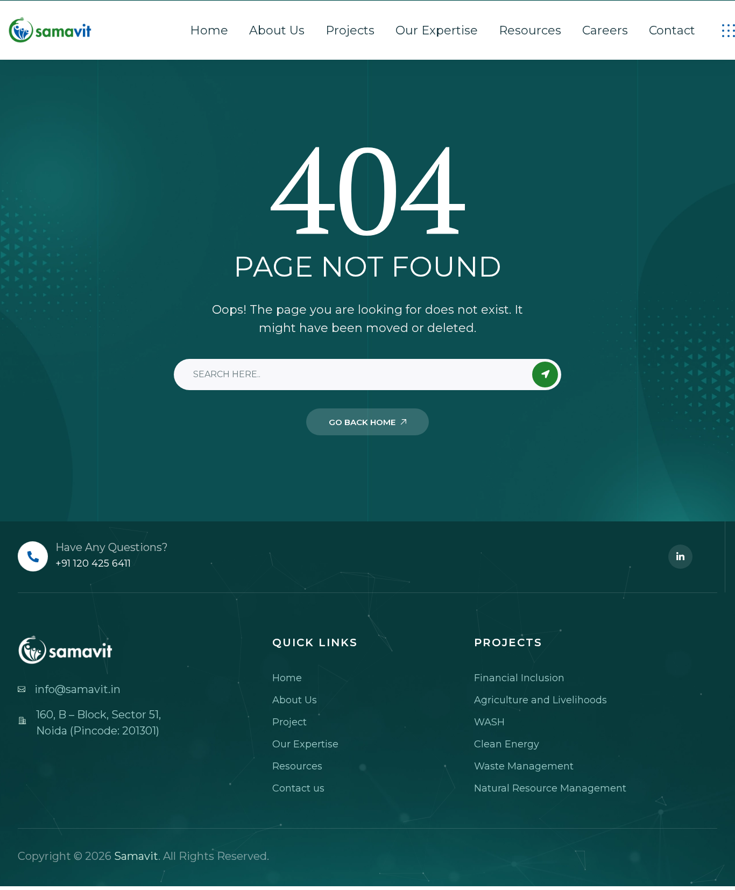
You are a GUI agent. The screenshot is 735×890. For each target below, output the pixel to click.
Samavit (136, 856)
